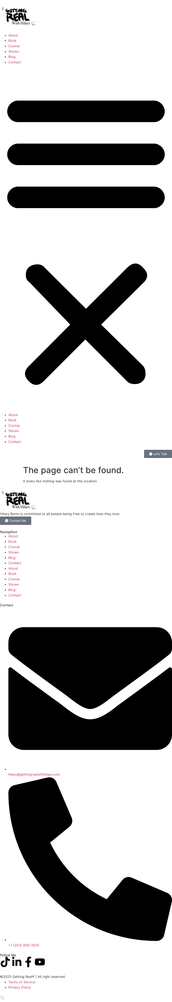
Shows (13, 51)
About (13, 35)
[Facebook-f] (28, 962)
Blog (12, 57)
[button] (86, 238)
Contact (14, 62)
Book (12, 40)
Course (14, 46)
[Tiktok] (5, 962)
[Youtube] (40, 962)
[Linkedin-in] (17, 962)
